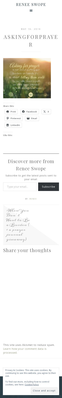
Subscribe (48, 186)
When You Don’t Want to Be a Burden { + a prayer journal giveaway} (18, 225)
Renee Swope (31, 4)
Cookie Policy (32, 384)
